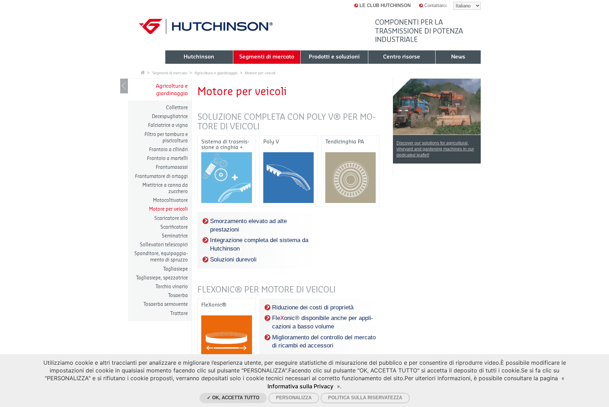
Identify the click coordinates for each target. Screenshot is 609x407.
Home (143, 72)
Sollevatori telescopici (164, 244)
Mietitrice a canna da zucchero (165, 188)
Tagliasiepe (175, 269)
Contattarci (435, 5)
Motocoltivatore (170, 200)
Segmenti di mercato (169, 73)
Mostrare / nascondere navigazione (124, 86)
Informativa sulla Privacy (300, 386)
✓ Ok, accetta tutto (233, 397)
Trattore (179, 313)
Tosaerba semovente (165, 304)
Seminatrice (175, 236)
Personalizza (294, 397)
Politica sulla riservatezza (365, 397)
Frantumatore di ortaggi (161, 176)
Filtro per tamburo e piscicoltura (166, 137)
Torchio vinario (171, 286)
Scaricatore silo (171, 218)
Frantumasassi (172, 167)
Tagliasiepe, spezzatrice (162, 278)
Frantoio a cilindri (168, 149)
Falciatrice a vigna (168, 125)
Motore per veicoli (260, 73)
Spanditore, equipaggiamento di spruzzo (161, 256)
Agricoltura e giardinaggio (216, 73)
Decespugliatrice (170, 116)
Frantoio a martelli (167, 158)
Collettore (177, 107)
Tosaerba (178, 295)
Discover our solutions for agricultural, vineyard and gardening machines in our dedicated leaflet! (435, 149)
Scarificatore (174, 227)
